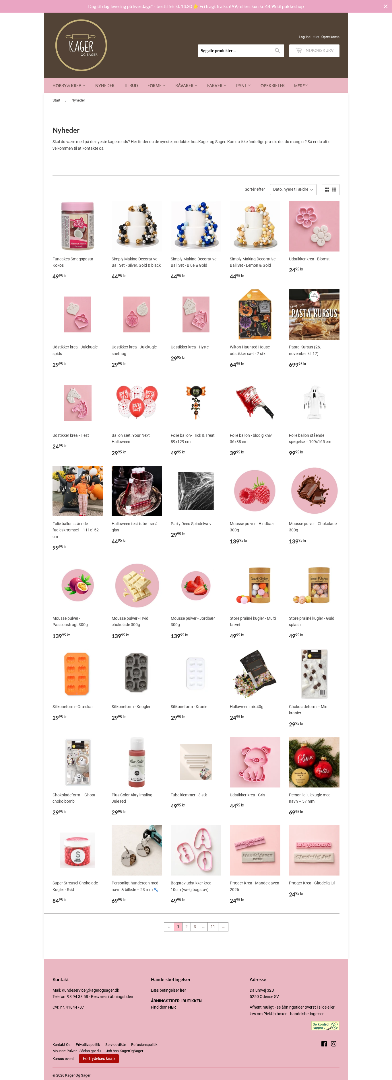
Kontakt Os (62, 1044)
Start (56, 100)
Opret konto (330, 37)
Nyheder (105, 85)
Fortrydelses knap (99, 1058)
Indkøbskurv (319, 50)
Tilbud (131, 85)
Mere (299, 85)
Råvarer (184, 85)
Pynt (242, 85)
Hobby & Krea (67, 85)
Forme (155, 85)
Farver (215, 85)
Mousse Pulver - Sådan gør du (77, 1051)
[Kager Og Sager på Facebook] (324, 1044)
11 (213, 926)
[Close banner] (385, 6)
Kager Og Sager (77, 1075)
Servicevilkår (115, 1044)
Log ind (305, 37)
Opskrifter (273, 85)
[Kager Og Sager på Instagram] (334, 1044)
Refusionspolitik (144, 1044)
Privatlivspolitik (88, 1044)
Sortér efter (255, 189)
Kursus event (63, 1058)
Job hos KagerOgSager (124, 1051)
